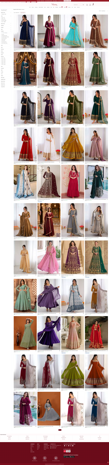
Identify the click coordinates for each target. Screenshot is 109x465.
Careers (45, 449)
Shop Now (26, 46)
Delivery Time (3, 12)
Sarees (33, 7)
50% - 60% (3, 62)
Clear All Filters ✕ (23, 12)
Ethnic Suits (3, 39)
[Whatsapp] (65, 445)
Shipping (38, 446)
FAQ (37, 449)
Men (51, 7)
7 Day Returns (6, 2)
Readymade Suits (4, 35)
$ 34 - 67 (3, 17)
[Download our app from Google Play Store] (66, 456)
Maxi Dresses (27, 437)
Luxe (72, 7)
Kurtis (45, 7)
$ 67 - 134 (3, 18)
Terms (31, 449)
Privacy (32, 450)
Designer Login (46, 446)
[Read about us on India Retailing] (67, 451)
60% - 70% (3, 63)
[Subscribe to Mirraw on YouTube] (69, 445)
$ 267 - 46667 (4, 20)
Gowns (3, 34)
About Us (32, 445)
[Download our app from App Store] (72, 456)
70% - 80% (3, 64)
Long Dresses (45, 437)
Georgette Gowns (63, 437)
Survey (20, 2)
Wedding (56, 7)
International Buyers (46, 445)
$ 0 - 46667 (4, 21)
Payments (38, 445)
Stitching (9, 2)
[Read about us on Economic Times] (65, 451)
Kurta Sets (3, 40)
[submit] (83, 4)
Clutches (9, 437)
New (30, 7)
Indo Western (99, 437)
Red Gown (81, 437)
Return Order (16, 2)
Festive (65, 7)
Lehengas (36, 7)
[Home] (54, 4)
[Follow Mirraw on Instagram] (71, 445)
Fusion (75, 7)
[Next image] (35, 31)
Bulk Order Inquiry (24, 2)
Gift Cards (29, 2)
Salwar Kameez (41, 7)
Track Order (12, 2)
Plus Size (78, 7)
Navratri (60, 7)
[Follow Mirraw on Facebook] (73, 445)
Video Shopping (34, 2)
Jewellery (48, 7)
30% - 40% (3, 61)
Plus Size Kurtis (4, 41)
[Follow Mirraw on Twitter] (67, 445)
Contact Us (2, 2)
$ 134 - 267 (3, 19)
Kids (53, 7)
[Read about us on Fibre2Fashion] (69, 451)
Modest (69, 7)
